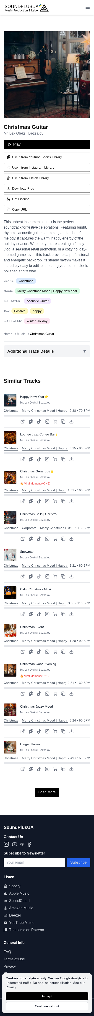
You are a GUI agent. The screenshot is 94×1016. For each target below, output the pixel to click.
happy (37, 311)
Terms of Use (14, 959)
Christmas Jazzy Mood (36, 706)
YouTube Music (21, 923)
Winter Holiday (36, 321)
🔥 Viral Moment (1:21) (34, 676)
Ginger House (30, 744)
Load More (47, 792)
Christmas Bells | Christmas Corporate (47, 514)
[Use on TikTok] (39, 421)
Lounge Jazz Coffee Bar (37, 434)
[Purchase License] (55, 421)
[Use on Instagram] (47, 421)
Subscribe (78, 862)
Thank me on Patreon (26, 930)
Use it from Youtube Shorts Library (37, 157)
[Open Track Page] (22, 421)
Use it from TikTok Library (30, 178)
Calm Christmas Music (36, 589)
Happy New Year (32, 397)
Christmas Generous (35, 471)
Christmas (26, 281)
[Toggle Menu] (87, 7)
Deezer (15, 915)
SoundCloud (19, 901)
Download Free (23, 188)
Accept (47, 996)
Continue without (47, 1006)
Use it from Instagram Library (33, 167)
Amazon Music (21, 908)
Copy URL (19, 209)
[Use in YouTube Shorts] (31, 421)
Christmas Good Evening (38, 664)
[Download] (71, 421)
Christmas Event (32, 627)
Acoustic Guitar (38, 301)
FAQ (7, 952)
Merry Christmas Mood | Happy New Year (47, 291)
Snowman (27, 551)
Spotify (14, 886)
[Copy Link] (63, 421)
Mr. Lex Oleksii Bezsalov (23, 133)
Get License (20, 199)
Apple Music (19, 893)
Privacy (11, 987)
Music (21, 334)
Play (17, 144)
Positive (19, 311)
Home (8, 334)
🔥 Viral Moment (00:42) (35, 483)
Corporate (29, 528)
